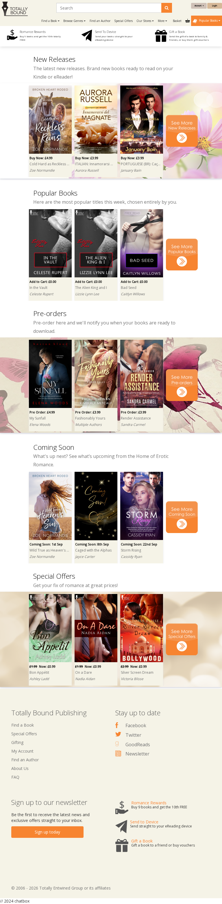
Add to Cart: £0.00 (42, 281)
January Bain (131, 170)
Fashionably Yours (90, 418)
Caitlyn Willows (133, 294)
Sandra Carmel (133, 424)
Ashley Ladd (39, 678)
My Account (22, 751)
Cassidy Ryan (131, 556)
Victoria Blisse (132, 678)
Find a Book (22, 725)
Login (214, 5)
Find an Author (100, 21)
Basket (177, 21)
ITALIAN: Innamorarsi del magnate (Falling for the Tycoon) (95, 164)
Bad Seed (128, 287)
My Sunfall (37, 418)
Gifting (17, 742)
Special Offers (123, 21)
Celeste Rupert (41, 294)
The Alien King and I (91, 287)
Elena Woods (39, 424)
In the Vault (38, 287)
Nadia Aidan (85, 678)
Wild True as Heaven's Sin (49, 550)
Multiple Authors (88, 424)
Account (199, 5)
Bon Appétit (39, 672)
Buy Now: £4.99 (41, 158)
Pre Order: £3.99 (88, 412)
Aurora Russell (87, 170)
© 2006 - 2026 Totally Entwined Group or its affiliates (61, 888)
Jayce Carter (85, 556)
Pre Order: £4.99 (42, 412)
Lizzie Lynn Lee (87, 294)
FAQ (15, 777)
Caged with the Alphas (93, 550)
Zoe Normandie (42, 170)
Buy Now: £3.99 (86, 158)
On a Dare (83, 672)
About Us (20, 768)
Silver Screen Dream (137, 672)
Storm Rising (131, 550)
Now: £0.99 (42, 666)
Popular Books (208, 20)
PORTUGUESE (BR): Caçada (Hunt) (141, 164)
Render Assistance (136, 418)
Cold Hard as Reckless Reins (49, 164)
